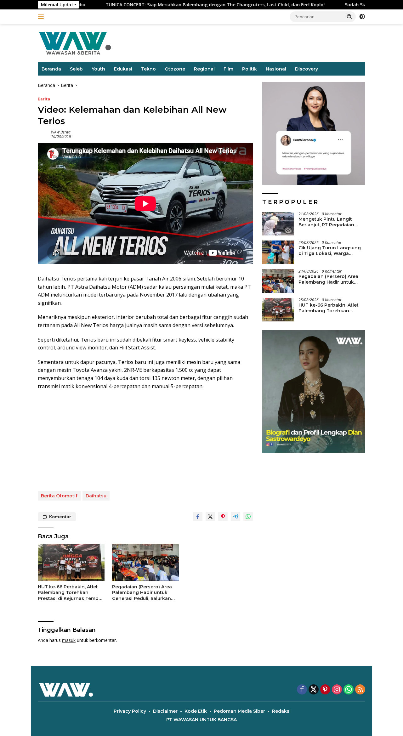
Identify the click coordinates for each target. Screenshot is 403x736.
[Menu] (42, 16)
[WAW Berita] (75, 43)
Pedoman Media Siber (239, 711)
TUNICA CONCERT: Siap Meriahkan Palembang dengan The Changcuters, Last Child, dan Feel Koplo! (183, 5)
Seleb (76, 69)
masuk (69, 640)
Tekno (148, 69)
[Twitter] (314, 689)
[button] (349, 16)
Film (228, 69)
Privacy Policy (130, 711)
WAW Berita (61, 132)
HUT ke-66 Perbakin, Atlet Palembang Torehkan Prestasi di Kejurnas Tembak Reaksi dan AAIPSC (71, 592)
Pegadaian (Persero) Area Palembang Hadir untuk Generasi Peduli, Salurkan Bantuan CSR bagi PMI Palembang (142, 592)
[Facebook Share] (197, 516)
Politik (249, 69)
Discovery (306, 69)
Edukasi (123, 69)
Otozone (175, 69)
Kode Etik (195, 711)
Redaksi (281, 711)
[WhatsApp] (348, 689)
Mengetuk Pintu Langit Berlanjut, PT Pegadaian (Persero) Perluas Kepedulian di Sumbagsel (328, 222)
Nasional (276, 69)
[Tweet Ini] (210, 516)
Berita (44, 99)
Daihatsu (96, 496)
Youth (98, 69)
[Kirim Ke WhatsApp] (248, 516)
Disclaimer (165, 711)
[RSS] (360, 689)
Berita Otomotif (59, 496)
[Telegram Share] (235, 516)
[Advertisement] (145, 441)
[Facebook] (302, 689)
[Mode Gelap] (362, 16)
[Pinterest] (325, 689)
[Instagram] (337, 689)
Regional (204, 69)
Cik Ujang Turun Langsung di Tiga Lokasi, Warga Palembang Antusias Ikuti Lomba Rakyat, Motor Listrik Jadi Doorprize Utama (331, 250)
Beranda (51, 69)
